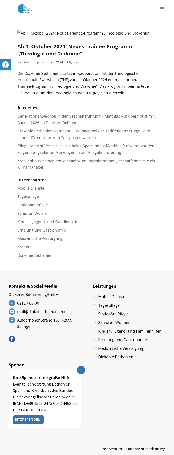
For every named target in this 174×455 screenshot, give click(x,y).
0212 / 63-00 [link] (28, 303)
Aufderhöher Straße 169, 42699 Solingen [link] (44, 323)
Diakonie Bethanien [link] (34, 255)
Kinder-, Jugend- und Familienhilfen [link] (49, 221)
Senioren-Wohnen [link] (33, 213)
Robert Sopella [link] (33, 62)
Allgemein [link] (73, 62)
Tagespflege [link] (28, 196)
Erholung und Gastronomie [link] (41, 230)
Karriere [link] (24, 246)
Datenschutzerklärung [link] (145, 448)
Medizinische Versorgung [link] (39, 238)
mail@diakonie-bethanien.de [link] (43, 311)
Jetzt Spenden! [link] (28, 419)
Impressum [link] (112, 448)
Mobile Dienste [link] (30, 188)
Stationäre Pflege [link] (32, 204)
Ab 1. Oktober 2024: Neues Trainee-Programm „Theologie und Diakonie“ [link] (75, 50)
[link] (5, 64)
